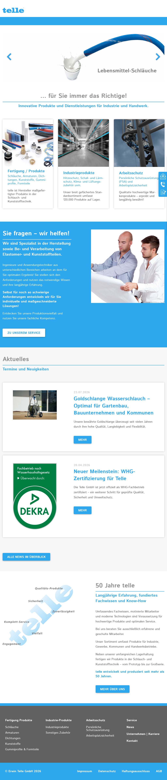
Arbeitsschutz (95, 720)
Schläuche (12, 727)
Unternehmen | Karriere (143, 734)
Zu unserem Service (24, 333)
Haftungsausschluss (136, 771)
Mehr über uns (112, 689)
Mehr (82, 440)
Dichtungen (12, 738)
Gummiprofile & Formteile (22, 749)
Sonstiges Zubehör (58, 733)
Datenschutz (107, 771)
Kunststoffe (13, 744)
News (130, 727)
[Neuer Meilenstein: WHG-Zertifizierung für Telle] (35, 496)
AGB (159, 771)
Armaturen (12, 733)
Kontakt (132, 741)
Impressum (84, 771)
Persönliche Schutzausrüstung (97, 728)
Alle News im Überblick (26, 557)
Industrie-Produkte (59, 720)
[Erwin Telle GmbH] (13, 11)
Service (132, 720)
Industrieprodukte (57, 727)
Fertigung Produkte (18, 720)
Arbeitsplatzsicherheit (100, 736)
